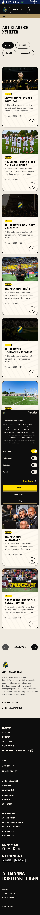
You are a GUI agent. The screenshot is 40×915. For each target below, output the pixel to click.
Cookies (5, 889)
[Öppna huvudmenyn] (35, 10)
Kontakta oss (8, 813)
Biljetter (6, 728)
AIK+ (4, 761)
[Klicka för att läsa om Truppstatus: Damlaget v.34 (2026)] (32, 249)
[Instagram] (19, 848)
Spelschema (8, 741)
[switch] (34, 458)
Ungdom (6, 790)
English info (7, 771)
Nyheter (6, 737)
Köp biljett (19, 10)
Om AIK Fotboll (9, 836)
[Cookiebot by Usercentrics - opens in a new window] (28, 412)
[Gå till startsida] (5, 9)
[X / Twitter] (9, 848)
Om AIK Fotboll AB (10, 702)
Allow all (20, 488)
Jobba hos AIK (8, 818)
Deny (20, 501)
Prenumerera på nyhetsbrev (15, 750)
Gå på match (8, 746)
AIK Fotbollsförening (12, 708)
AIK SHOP (6, 766)
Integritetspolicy (9, 893)
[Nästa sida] (34, 647)
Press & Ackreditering (12, 822)
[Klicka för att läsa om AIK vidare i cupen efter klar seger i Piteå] (32, 185)
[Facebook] (3, 848)
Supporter (7, 804)
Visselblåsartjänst (9, 897)
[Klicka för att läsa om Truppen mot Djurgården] (32, 560)
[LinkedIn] (14, 848)
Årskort (6, 732)
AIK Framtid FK (8, 795)
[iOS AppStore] (7, 860)
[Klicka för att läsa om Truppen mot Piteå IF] (32, 309)
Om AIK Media (8, 831)
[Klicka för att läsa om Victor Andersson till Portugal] (32, 122)
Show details (28, 481)
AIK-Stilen (6, 785)
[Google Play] (20, 860)
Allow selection (20, 494)
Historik (6, 800)
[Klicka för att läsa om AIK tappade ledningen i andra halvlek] (32, 624)
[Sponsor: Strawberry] (34, 3)
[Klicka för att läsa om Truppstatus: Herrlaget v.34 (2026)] (32, 373)
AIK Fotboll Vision (10, 781)
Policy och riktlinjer (12, 827)
